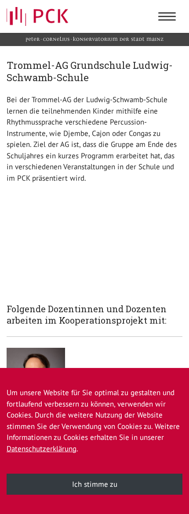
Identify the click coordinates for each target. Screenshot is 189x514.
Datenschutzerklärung (41, 448)
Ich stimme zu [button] (94, 484)
